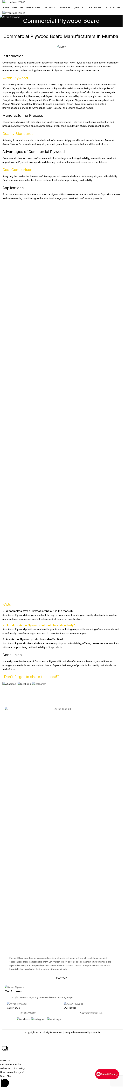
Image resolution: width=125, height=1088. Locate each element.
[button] (61, 1053)
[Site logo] (13, 1)
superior (7, 92)
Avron (70, 104)
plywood (31, 88)
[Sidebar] (4, 1040)
